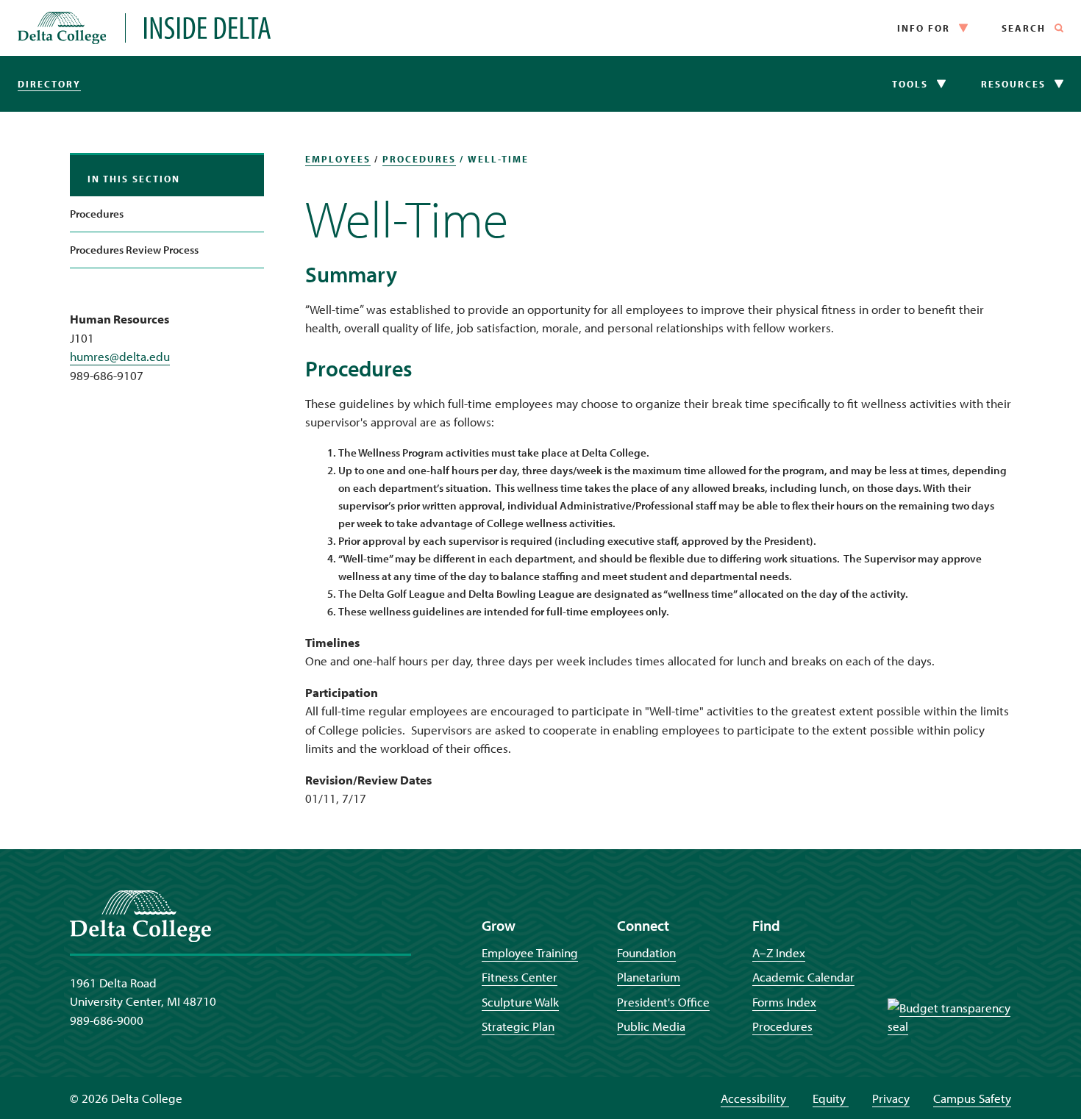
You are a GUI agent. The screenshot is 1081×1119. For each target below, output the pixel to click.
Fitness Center (519, 976)
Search (1024, 28)
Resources (1013, 84)
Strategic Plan (518, 1026)
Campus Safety (972, 1098)
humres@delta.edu (120, 356)
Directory (49, 84)
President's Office (663, 1001)
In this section (134, 179)
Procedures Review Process (134, 250)
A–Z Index (778, 952)
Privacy (891, 1098)
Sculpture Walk (520, 1001)
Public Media (651, 1026)
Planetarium (648, 976)
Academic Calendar (803, 976)
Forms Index (784, 1001)
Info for (923, 28)
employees (338, 159)
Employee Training (530, 952)
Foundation (646, 952)
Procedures (97, 214)
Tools (910, 84)
